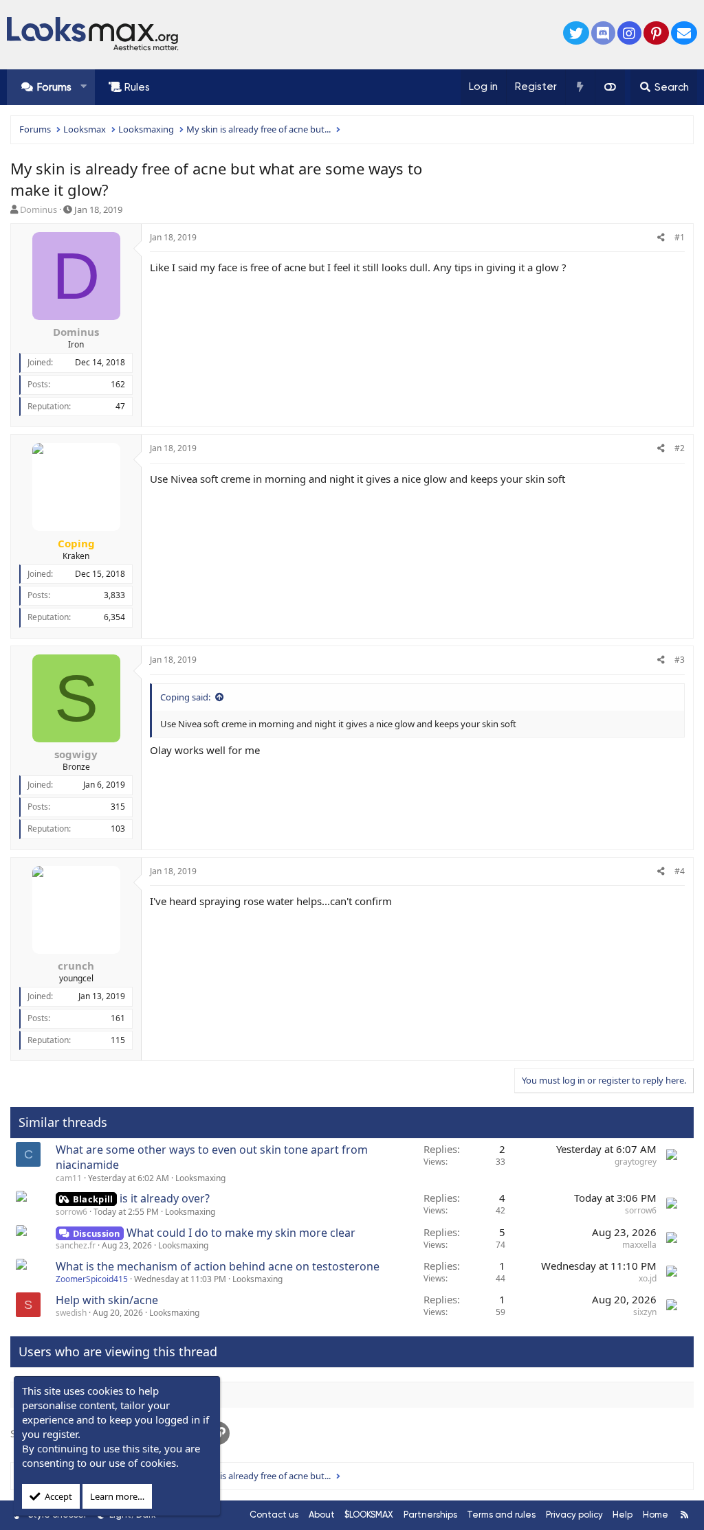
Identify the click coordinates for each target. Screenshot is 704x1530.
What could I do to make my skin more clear (240, 1232)
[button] (83, 86)
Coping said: (185, 697)
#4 (679, 871)
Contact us (274, 1514)
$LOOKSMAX (368, 1514)
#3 (679, 659)
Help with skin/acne (107, 1300)
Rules (137, 87)
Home (655, 1514)
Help (622, 1514)
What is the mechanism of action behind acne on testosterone (218, 1266)
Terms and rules (501, 1514)
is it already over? (165, 1198)
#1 (679, 237)
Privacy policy (574, 1514)
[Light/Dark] (610, 87)
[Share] (661, 238)
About (322, 1514)
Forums (54, 87)
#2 (679, 448)
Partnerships (430, 1514)
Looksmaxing (200, 1178)
